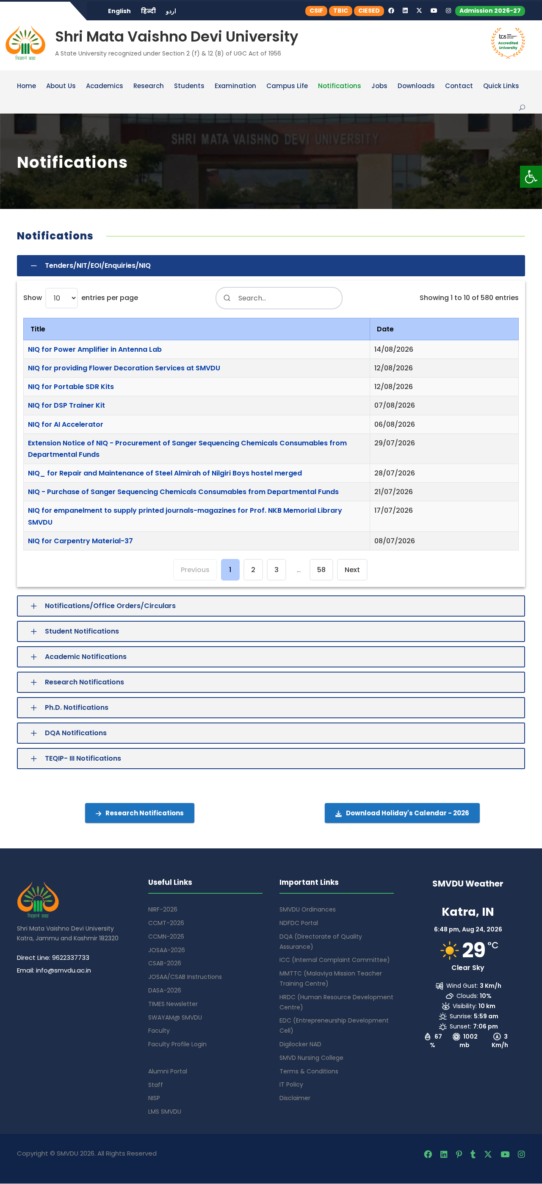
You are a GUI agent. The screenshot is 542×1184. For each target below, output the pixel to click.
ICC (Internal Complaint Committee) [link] (334, 960)
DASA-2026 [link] (164, 990)
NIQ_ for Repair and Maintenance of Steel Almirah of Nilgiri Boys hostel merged (165, 473)
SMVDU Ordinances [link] (307, 909)
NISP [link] (154, 1098)
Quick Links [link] (501, 86)
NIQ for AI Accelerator (65, 424)
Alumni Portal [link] (167, 1071)
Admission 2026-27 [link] (490, 10)
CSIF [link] (316, 10)
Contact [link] (459, 86)
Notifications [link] (339, 86)
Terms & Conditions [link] (308, 1071)
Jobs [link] (379, 86)
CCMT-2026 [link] (166, 923)
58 (321, 570)
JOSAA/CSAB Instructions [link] (185, 977)
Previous (195, 570)
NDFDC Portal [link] (298, 923)
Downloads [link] (416, 86)
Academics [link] (104, 86)
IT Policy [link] (291, 1084)
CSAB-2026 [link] (164, 963)
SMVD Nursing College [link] (311, 1057)
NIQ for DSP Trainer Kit (66, 405)
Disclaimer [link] (294, 1098)
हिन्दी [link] (148, 11)
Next (352, 570)
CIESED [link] (369, 10)
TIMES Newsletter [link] (173, 1004)
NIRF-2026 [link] (162, 909)
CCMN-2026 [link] (166, 936)
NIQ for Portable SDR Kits (71, 387)
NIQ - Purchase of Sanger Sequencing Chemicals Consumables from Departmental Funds (183, 492)
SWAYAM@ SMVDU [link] (175, 1017)
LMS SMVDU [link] (164, 1111)
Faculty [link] (159, 1030)
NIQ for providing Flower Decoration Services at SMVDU (124, 368)
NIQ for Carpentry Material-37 (80, 541)
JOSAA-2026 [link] (166, 950)
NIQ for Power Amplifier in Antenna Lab (95, 349)
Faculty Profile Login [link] (177, 1044)
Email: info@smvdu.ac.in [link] (54, 970)
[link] (531, 177)
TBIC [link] (340, 10)
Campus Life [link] (287, 86)
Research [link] (148, 86)
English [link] (119, 11)
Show (32, 298)
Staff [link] (155, 1085)
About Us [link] (61, 86)
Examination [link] (235, 86)
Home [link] (26, 86)
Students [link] (189, 86)
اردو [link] (171, 11)
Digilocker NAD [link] (300, 1044)
